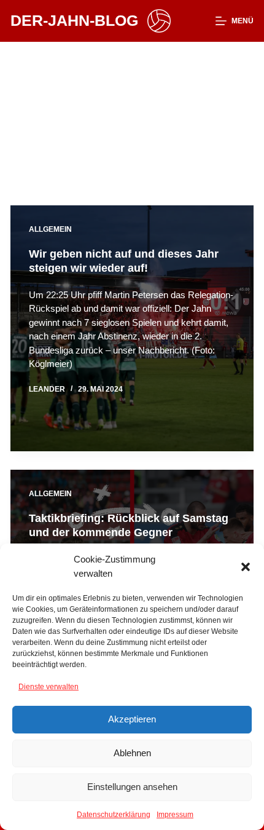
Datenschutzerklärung (113, 814)
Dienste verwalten (48, 686)
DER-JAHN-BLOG (74, 20)
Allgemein (50, 229)
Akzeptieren (132, 719)
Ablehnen (132, 753)
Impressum (175, 814)
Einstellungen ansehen (132, 786)
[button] (245, 567)
